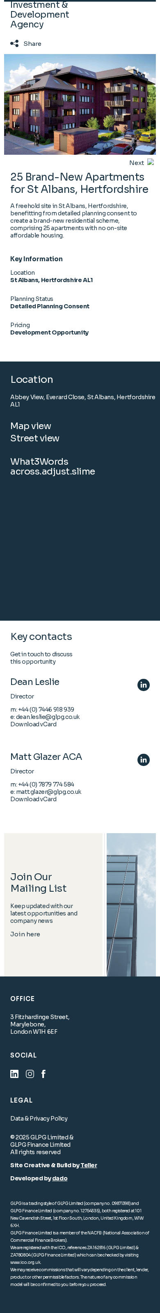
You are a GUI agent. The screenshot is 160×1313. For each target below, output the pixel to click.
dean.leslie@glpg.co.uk (48, 717)
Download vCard (33, 724)
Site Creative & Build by (45, 1165)
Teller (88, 1165)
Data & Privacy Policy (39, 1118)
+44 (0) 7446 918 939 (46, 709)
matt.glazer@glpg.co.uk (48, 791)
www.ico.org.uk (25, 1262)
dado (59, 1178)
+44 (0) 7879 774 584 (46, 784)
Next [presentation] (136, 163)
